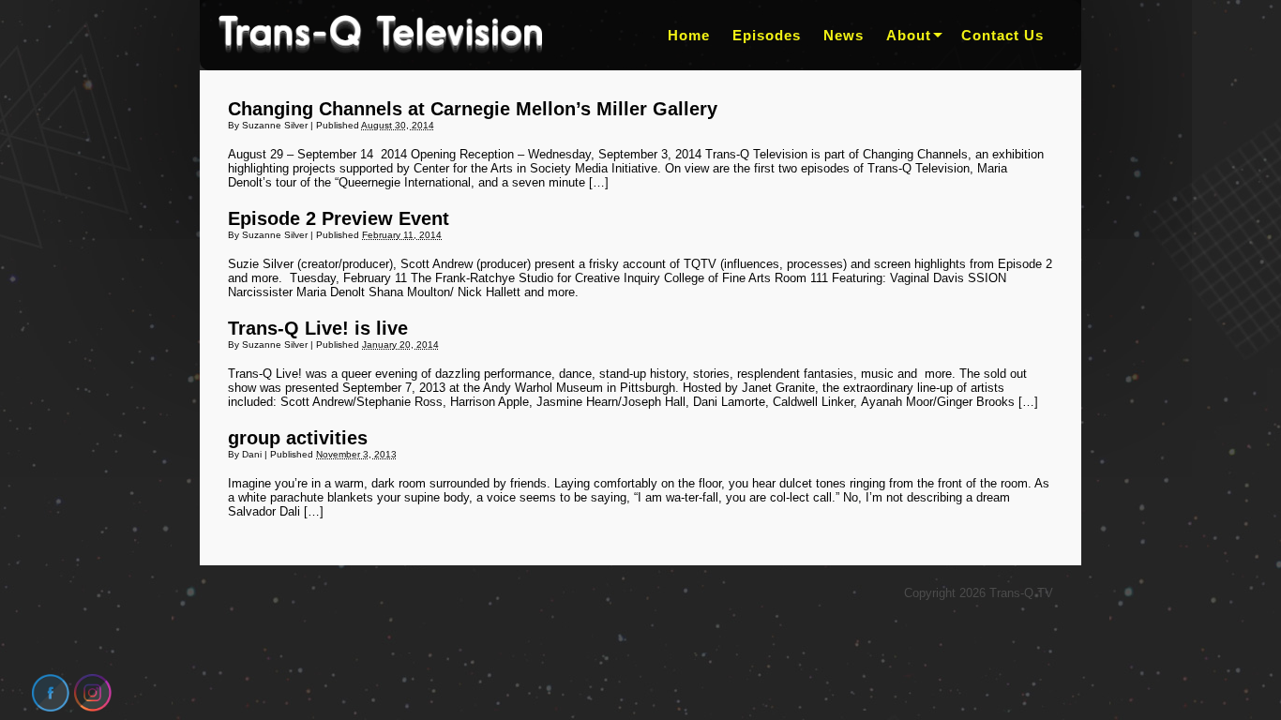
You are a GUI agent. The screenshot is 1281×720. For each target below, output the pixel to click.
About (908, 35)
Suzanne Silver (275, 125)
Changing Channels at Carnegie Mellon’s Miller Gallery (472, 108)
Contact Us (1002, 35)
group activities (298, 438)
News (843, 35)
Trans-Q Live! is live (318, 328)
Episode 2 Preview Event (338, 218)
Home (689, 35)
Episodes (766, 35)
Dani (252, 454)
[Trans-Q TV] (380, 35)
